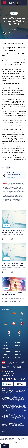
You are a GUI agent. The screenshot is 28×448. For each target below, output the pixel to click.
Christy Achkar (9, 32)
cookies (22, 441)
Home (3, 7)
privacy (26, 441)
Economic (9, 7)
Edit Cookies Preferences (21, 445)
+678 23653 (10, 367)
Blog (5, 7)
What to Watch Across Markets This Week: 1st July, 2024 (19, 7)
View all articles (11, 177)
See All (24, 208)
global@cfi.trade (18, 367)
